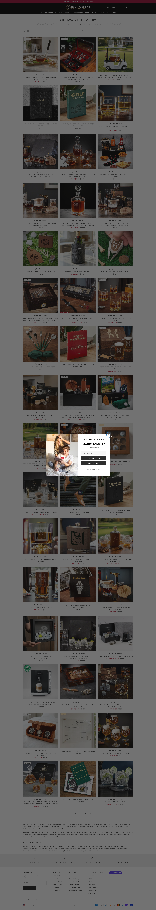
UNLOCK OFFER (94, 458)
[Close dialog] (109, 435)
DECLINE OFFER (93, 463)
